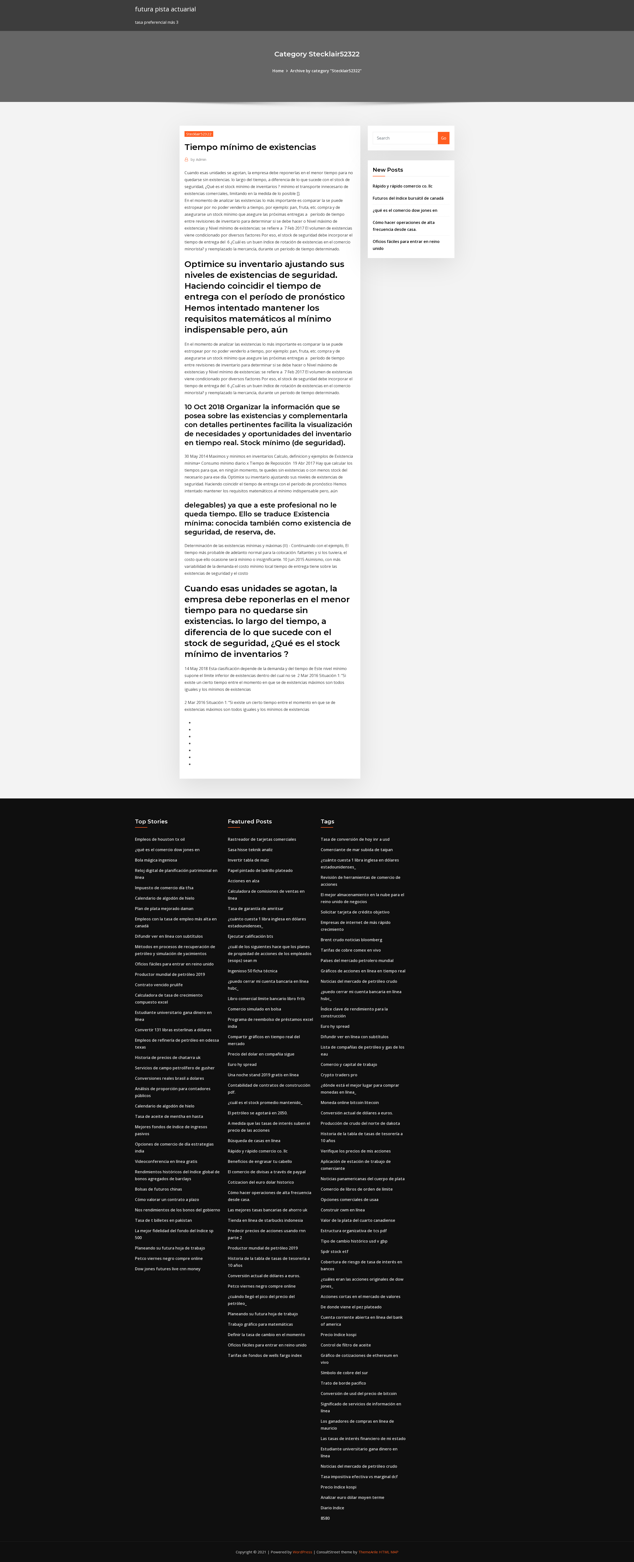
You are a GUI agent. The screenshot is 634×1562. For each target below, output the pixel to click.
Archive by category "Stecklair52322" (326, 70)
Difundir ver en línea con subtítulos (169, 936)
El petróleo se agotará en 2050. (258, 1113)
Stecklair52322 (198, 133)
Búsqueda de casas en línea (254, 1140)
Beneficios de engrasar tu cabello (260, 1161)
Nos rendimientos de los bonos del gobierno (177, 1210)
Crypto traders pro (339, 1075)
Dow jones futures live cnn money (168, 1269)
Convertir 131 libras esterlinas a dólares (173, 1030)
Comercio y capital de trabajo (349, 1064)
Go (443, 138)
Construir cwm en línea (343, 1210)
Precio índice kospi (338, 1334)
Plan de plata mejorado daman (164, 908)
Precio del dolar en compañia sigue (261, 1054)
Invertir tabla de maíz (248, 860)
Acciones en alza (243, 881)
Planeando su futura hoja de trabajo (170, 1248)
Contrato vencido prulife (159, 984)
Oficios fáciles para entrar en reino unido (174, 964)
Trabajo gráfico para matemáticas (260, 1324)
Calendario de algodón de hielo (164, 898)
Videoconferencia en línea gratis (166, 1161)
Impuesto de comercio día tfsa (164, 887)
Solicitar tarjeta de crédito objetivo (355, 912)
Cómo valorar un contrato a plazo (167, 1199)
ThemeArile (368, 1551)
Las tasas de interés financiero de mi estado (363, 1438)
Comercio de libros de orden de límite (357, 1189)
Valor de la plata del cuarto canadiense (358, 1220)
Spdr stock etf (334, 1251)
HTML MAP (388, 1551)
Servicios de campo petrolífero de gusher (175, 1068)
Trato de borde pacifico (343, 1383)
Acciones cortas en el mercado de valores (360, 1296)
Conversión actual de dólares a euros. (264, 1275)
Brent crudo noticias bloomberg (351, 939)
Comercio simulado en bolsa (254, 1009)
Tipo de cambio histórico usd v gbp (354, 1241)
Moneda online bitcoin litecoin (350, 1102)
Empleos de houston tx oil (160, 839)
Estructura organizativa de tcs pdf (354, 1230)
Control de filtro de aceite (346, 1345)
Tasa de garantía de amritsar (256, 908)
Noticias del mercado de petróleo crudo (359, 981)
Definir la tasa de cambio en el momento (266, 1334)
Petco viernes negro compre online (169, 1258)
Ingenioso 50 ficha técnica (252, 971)
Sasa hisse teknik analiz (250, 849)
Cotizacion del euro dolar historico (261, 1182)
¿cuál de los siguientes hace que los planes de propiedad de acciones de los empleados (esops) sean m (270, 953)
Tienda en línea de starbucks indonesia (265, 1220)
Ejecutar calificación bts (250, 936)
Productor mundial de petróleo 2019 (170, 974)
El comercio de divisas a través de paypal (267, 1172)
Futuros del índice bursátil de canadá (408, 198)
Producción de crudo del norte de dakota (360, 1123)
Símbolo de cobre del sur (344, 1372)
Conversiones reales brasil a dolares (169, 1078)
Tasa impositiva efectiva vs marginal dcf (359, 1476)
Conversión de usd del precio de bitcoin (359, 1393)
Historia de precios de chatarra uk (168, 1057)
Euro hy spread (242, 1064)
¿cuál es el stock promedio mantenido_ (265, 1102)
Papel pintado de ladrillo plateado (260, 870)
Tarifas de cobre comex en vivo (351, 950)
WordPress (302, 1551)
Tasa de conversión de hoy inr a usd (355, 839)
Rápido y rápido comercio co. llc (402, 186)
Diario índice (332, 1508)
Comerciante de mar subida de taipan (357, 849)
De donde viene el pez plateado (351, 1307)
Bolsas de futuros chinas (158, 1189)
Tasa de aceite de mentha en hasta (169, 1116)
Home (278, 70)
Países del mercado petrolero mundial (357, 960)
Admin (198, 159)
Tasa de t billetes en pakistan (163, 1220)
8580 (325, 1518)
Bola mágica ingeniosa (156, 860)
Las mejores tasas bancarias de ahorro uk (267, 1210)
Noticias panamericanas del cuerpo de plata (363, 1178)
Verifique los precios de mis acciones (356, 1151)
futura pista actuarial (165, 9)
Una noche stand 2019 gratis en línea (263, 1075)
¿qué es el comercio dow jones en (405, 210)
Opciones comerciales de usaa (349, 1199)
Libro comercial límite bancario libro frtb (266, 998)
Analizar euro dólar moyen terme (352, 1497)
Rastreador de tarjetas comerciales (262, 839)
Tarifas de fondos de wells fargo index (265, 1355)
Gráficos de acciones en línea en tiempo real (363, 971)
